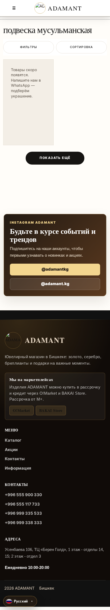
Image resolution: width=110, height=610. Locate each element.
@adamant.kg (55, 283)
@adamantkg (55, 269)
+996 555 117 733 (22, 504)
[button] (20, 601)
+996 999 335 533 (23, 513)
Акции (11, 449)
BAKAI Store (50, 410)
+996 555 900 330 (23, 494)
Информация (18, 468)
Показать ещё (55, 158)
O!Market (21, 410)
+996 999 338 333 (23, 522)
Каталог (13, 440)
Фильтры (28, 47)
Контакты (15, 458)
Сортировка (81, 47)
